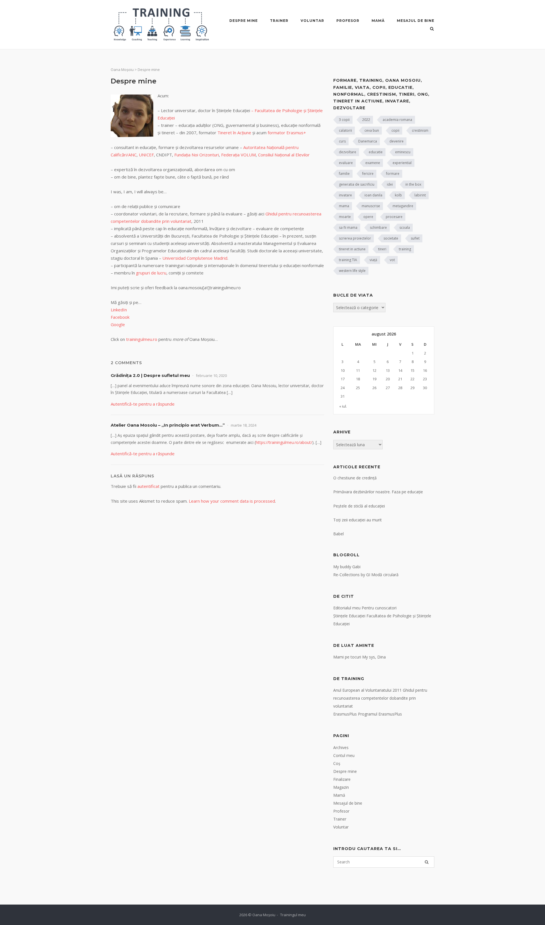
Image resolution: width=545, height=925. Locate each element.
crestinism (420, 130)
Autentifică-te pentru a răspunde (143, 404)
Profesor (347, 20)
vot (392, 259)
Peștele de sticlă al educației (359, 506)
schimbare (378, 227)
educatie (376, 152)
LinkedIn (119, 309)
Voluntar (312, 20)
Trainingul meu (293, 914)
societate (390, 238)
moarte (345, 216)
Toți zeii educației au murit (357, 520)
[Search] (426, 862)
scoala (404, 227)
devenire (396, 141)
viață (373, 259)
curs (342, 141)
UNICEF (146, 155)
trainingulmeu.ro (141, 339)
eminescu (402, 152)
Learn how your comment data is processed (232, 501)
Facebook (120, 317)
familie (344, 173)
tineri (382, 249)
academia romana (397, 119)
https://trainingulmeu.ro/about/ (284, 442)
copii (395, 130)
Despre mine (243, 20)
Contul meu (344, 755)
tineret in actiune (352, 249)
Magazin (341, 787)
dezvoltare (347, 152)
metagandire (403, 206)
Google (118, 324)
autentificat (148, 486)
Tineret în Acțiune (234, 132)
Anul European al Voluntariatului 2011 (367, 690)
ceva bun (371, 130)
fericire (368, 173)
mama (344, 206)
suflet (415, 238)
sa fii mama (348, 227)
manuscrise (371, 206)
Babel (338, 533)
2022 (366, 119)
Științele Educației (349, 615)
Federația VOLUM (238, 155)
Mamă (378, 20)
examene (372, 162)
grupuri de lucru (151, 273)
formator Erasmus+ (287, 132)
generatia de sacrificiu (356, 184)
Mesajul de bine (415, 20)
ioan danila (373, 195)
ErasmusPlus (345, 714)
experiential (402, 162)
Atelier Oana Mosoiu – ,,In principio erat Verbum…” (168, 425)
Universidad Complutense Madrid (194, 258)
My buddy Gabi (346, 566)
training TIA (348, 259)
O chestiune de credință (355, 478)
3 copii (344, 119)
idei (390, 184)
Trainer (279, 20)
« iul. (343, 406)
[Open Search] (431, 29)
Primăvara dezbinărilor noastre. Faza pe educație (378, 491)
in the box (413, 184)
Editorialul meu (346, 608)
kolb (398, 195)
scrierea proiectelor (355, 238)
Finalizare (342, 779)
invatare (345, 195)
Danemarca (367, 141)
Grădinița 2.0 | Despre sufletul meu (150, 375)
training (405, 249)
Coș (336, 763)
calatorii (345, 130)
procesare (394, 216)
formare (392, 173)
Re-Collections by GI (351, 574)
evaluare (346, 162)
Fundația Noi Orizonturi (196, 155)
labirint (420, 195)
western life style (352, 270)
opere (368, 216)
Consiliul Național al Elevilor (284, 155)
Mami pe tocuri (347, 657)
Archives (341, 747)
